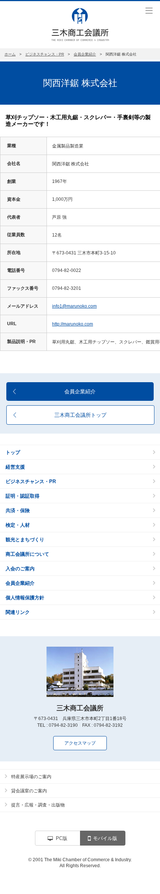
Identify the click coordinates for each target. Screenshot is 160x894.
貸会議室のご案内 (29, 790)
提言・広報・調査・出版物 (38, 805)
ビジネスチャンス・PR (44, 54)
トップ (13, 452)
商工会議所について (27, 554)
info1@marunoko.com (74, 306)
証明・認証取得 (22, 496)
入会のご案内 (20, 568)
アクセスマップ (80, 743)
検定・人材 (18, 525)
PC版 (61, 838)
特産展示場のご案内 (31, 776)
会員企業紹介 (85, 54)
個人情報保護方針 (25, 597)
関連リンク (18, 612)
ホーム (10, 54)
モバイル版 (105, 838)
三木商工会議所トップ (80, 415)
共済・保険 (18, 510)
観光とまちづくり (25, 539)
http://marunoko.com (72, 324)
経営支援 (15, 467)
